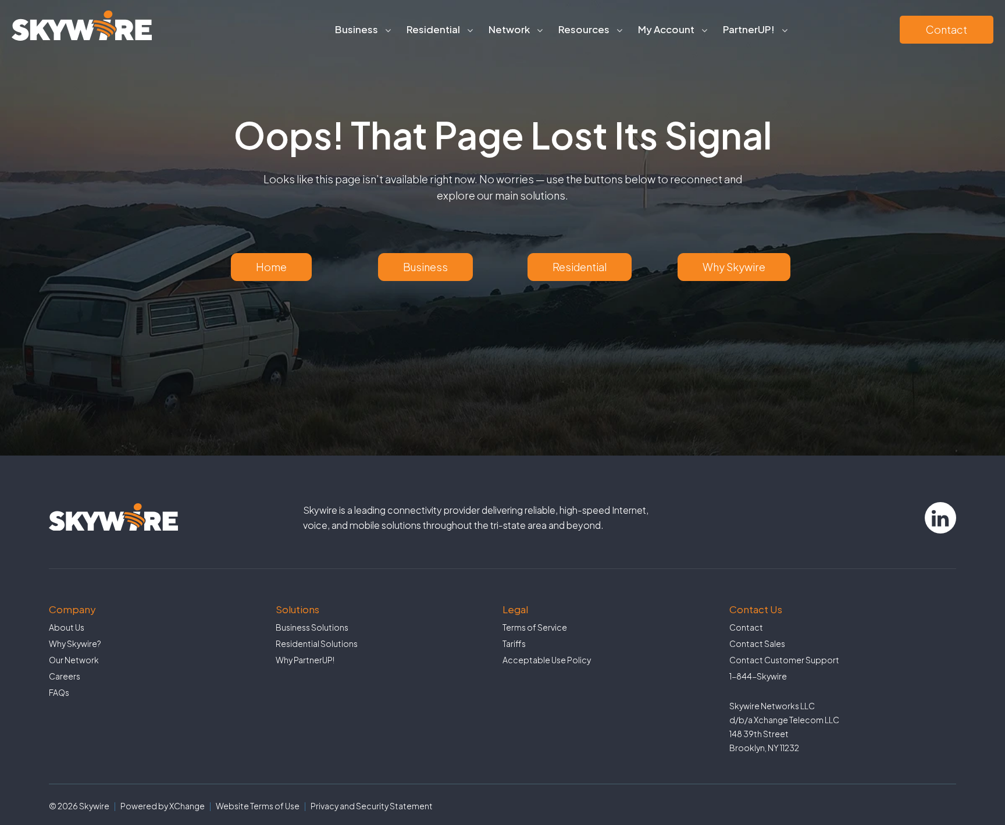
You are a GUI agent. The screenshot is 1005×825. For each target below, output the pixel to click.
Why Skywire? (75, 643)
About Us (66, 627)
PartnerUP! (749, 29)
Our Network (74, 660)
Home (271, 266)
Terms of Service (534, 627)
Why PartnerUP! (305, 660)
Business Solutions (312, 627)
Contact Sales (757, 643)
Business (425, 266)
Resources (584, 29)
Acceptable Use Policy (546, 660)
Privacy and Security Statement (372, 806)
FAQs (59, 692)
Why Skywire (734, 266)
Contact (946, 29)
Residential (580, 266)
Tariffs (514, 643)
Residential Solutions (317, 643)
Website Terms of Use (258, 806)
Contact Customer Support (784, 660)
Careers (64, 676)
